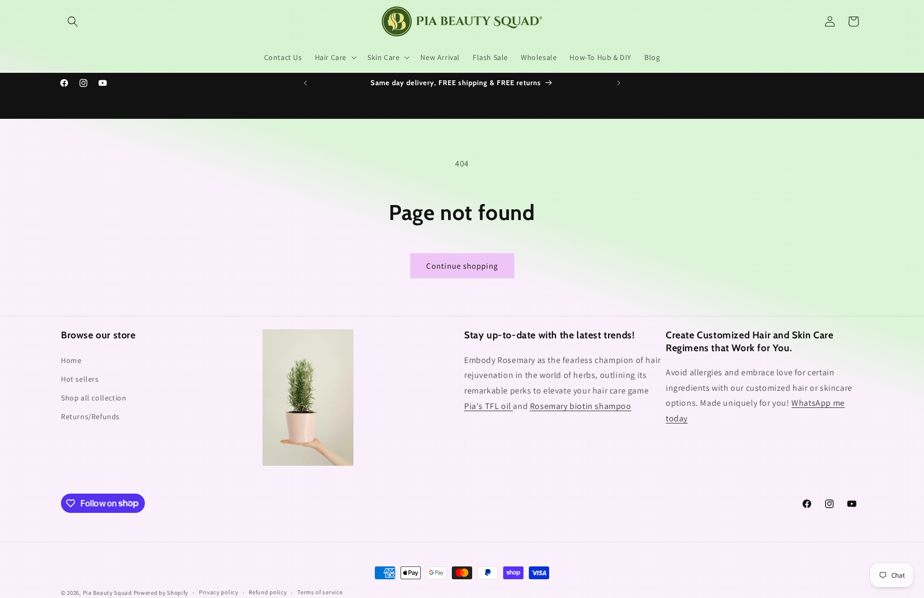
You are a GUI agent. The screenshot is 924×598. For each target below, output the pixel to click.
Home (71, 360)
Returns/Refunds (90, 416)
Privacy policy (218, 592)
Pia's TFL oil (488, 406)
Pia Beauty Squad (108, 592)
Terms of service (319, 592)
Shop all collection (93, 398)
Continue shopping (462, 266)
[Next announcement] (618, 83)
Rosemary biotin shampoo (581, 406)
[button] (72, 21)
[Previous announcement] (305, 83)
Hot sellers (80, 379)
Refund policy (268, 592)
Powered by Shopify (161, 592)
